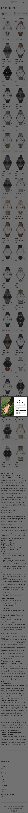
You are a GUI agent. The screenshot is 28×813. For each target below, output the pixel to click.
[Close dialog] (26, 398)
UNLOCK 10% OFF (21, 410)
